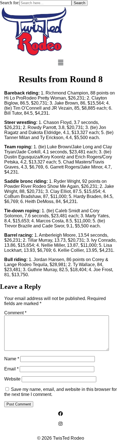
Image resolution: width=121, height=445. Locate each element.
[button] (61, 62)
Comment (15, 312)
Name (11, 358)
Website (12, 379)
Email (11, 368)
